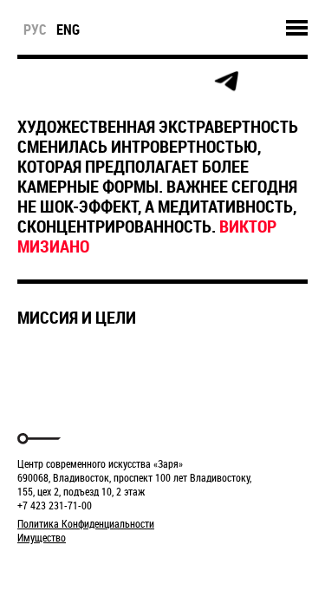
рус (35, 29)
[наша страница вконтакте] (148, 82)
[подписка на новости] (31, 81)
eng (68, 29)
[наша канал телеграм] (226, 81)
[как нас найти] (109, 82)
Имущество (41, 537)
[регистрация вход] (70, 82)
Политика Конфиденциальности (85, 523)
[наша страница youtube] (187, 81)
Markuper (62, 569)
